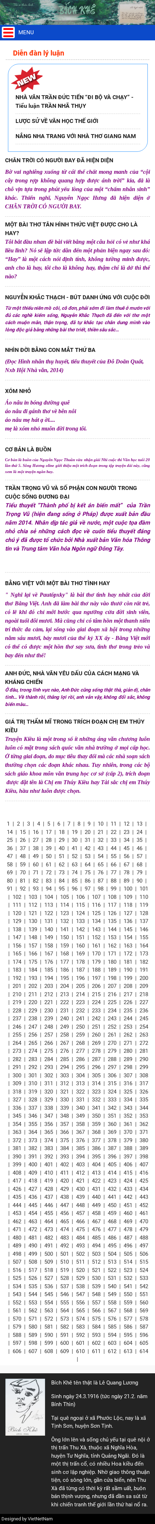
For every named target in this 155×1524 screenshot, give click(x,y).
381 (17, 1148)
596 (144, 1335)
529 (80, 1278)
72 (49, 872)
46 (139, 848)
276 (64, 1051)
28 (49, 840)
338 (48, 1108)
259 (80, 1035)
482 (48, 1237)
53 (87, 856)
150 (64, 937)
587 (144, 1327)
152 (96, 937)
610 (80, 1351)
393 (64, 1156)
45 (126, 848)
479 (144, 1229)
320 (48, 1091)
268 (80, 1043)
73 (62, 872)
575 (96, 1319)
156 (17, 945)
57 (139, 856)
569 (144, 1310)
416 (144, 1173)
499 (32, 1254)
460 (128, 1213)
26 (23, 840)
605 (144, 1343)
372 (17, 1140)
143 (96, 929)
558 (112, 1302)
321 (64, 1091)
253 (128, 1027)
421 (80, 1181)
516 (17, 1270)
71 (36, 872)
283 (32, 1059)
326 (144, 1091)
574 (80, 1319)
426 (17, 1189)
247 (32, 1027)
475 (80, 1229)
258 (64, 1035)
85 (75, 881)
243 (112, 1018)
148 (32, 937)
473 (48, 1229)
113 (48, 905)
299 (144, 1067)
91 (10, 888)
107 (96, 897)
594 (112, 1335)
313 (80, 1083)
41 (75, 848)
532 (128, 1278)
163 (128, 945)
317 (144, 1083)
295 (80, 1067)
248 (48, 1027)
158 (48, 945)
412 (80, 1173)
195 (64, 978)
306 (112, 1075)
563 (48, 1310)
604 (128, 1343)
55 (113, 856)
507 (17, 1262)
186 (64, 970)
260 (96, 1035)
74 (75, 872)
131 (48, 921)
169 (80, 953)
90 (139, 881)
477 (112, 1229)
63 (75, 864)
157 (32, 945)
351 (112, 1116)
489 (17, 1245)
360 (112, 1124)
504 (112, 1254)
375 (64, 1140)
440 (96, 1197)
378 (112, 1140)
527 (48, 1278)
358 (80, 1124)
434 (144, 1189)
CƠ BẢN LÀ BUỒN (28, 449)
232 (80, 1010)
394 (80, 1156)
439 (80, 1197)
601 (80, 1343)
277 (80, 1051)
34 (126, 840)
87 (100, 881)
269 (96, 1043)
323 (96, 1091)
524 (144, 1270)
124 (80, 913)
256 (32, 1035)
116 (96, 905)
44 (113, 848)
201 (17, 986)
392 (48, 1156)
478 (128, 1229)
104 (48, 897)
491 (48, 1245)
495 (112, 1245)
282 (17, 1059)
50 (49, 856)
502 (80, 1254)
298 (128, 1067)
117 (112, 905)
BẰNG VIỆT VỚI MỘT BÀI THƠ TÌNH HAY (57, 583)
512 (96, 1262)
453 (17, 1213)
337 (32, 1108)
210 (17, 994)
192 (17, 978)
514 (128, 1262)
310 (32, 1083)
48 (23, 856)
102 (17, 897)
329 (48, 1099)
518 (48, 1270)
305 (96, 1075)
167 (48, 953)
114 (64, 905)
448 (80, 1205)
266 (48, 1043)
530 (96, 1278)
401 (48, 1164)
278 (96, 1051)
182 (144, 962)
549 (112, 1294)
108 (112, 897)
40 (62, 848)
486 (112, 1237)
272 (144, 1043)
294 (64, 1067)
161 (96, 945)
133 (80, 921)
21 (100, 832)
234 (112, 1010)
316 (128, 1083)
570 (17, 1319)
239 (48, 1018)
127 (128, 913)
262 (128, 1035)
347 (48, 1116)
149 (48, 937)
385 (80, 1148)
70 (23, 872)
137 (144, 921)
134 (96, 921)
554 (48, 1302)
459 (112, 1213)
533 (144, 1278)
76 (100, 872)
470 (144, 1221)
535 (32, 1286)
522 (112, 1270)
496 (128, 1245)
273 (17, 1051)
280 (128, 1051)
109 (128, 897)
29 (62, 840)
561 (17, 1310)
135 (112, 921)
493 (80, 1245)
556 (80, 1302)
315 (112, 1083)
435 (17, 1197)
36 (10, 848)
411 (64, 1173)
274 (32, 1051)
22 (113, 832)
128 (144, 913)
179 (96, 962)
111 (17, 905)
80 (10, 881)
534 (17, 1286)
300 (17, 1075)
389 (144, 1148)
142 (80, 929)
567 (112, 1310)
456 (64, 1213)
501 (64, 1254)
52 (75, 856)
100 (128, 888)
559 (128, 1302)
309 (17, 1083)
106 (80, 897)
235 (128, 1010)
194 (48, 978)
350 (96, 1116)
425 (144, 1181)
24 (139, 832)
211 (32, 994)
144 (112, 929)
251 (96, 1027)
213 (64, 994)
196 (80, 978)
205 (80, 986)
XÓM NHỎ (18, 391)
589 (32, 1335)
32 (100, 840)
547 (80, 1294)
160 (80, 945)
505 (128, 1254)
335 (144, 1099)
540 (112, 1286)
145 (128, 929)
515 (144, 1262)
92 (23, 888)
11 (113, 824)
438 (64, 1197)
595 (128, 1335)
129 (17, 921)
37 (23, 848)
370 (128, 1132)
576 (112, 1319)
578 (144, 1319)
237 (17, 1018)
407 (144, 1164)
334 (128, 1099)
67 (126, 864)
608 (48, 1351)
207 (112, 986)
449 (96, 1205)
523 (128, 1270)
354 (17, 1124)
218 (144, 994)
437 (48, 1197)
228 (17, 1010)
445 (32, 1205)
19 (75, 832)
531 (112, 1278)
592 (80, 1335)
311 (48, 1083)
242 (96, 1018)
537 (64, 1286)
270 (112, 1043)
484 (80, 1237)
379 (128, 1140)
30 (75, 840)
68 (139, 864)
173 (144, 953)
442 (128, 1197)
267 (64, 1043)
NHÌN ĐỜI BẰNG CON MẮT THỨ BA (50, 349)
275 (48, 1051)
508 (32, 1262)
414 (112, 1173)
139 (32, 929)
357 (64, 1124)
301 (32, 1075)
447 (64, 1205)
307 (128, 1075)
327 (17, 1099)
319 (32, 1091)
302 (48, 1075)
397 (128, 1156)
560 (144, 1302)
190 (128, 970)
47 (10, 856)
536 (48, 1286)
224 (96, 1002)
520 (80, 1270)
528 (64, 1278)
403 (80, 1164)
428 (48, 1189)
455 (48, 1213)
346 (32, 1116)
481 (32, 1237)
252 (112, 1027)
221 (48, 1002)
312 (64, 1083)
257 (48, 1035)
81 (23, 881)
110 (144, 897)
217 (128, 994)
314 (96, 1083)
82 (36, 881)
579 (17, 1327)
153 (112, 937)
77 (113, 872)
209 (144, 986)
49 (36, 856)
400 (32, 1164)
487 (128, 1237)
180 (112, 962)
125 (96, 913)
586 (128, 1327)
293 (48, 1067)
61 (49, 864)
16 (36, 832)
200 (144, 978)
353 (144, 1116)
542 (144, 1286)
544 (32, 1294)
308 (144, 1075)
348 (64, 1116)
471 (17, 1229)
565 (80, 1310)
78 (126, 872)
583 (80, 1327)
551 (144, 1294)
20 (87, 832)
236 (144, 1010)
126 (112, 913)
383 (48, 1148)
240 (64, 1018)
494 (96, 1245)
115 (80, 905)
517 (32, 1270)
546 (64, 1294)
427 (32, 1189)
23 (126, 832)
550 (128, 1294)
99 (113, 888)
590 (48, 1335)
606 (17, 1351)
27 (36, 840)
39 (49, 848)
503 (96, 1254)
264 (17, 1043)
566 (96, 1310)
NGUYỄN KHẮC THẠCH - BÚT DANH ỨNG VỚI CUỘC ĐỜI (77, 297)
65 (100, 864)
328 (32, 1099)
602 (96, 1343)
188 (96, 970)
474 (64, 1229)
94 (49, 888)
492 (64, 1245)
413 (96, 1173)
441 (112, 1197)
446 (48, 1205)
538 (80, 1286)
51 (62, 856)
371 (144, 1132)
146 (144, 929)
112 (32, 905)
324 (112, 1091)
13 (139, 824)
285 (64, 1059)
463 (32, 1221)
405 (112, 1164)
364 (32, 1132)
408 (17, 1173)
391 (32, 1156)
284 (48, 1059)
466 (80, 1221)
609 (64, 1351)
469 (128, 1221)
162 (112, 945)
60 (36, 864)
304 (80, 1075)
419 (48, 1181)
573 (64, 1319)
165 (17, 953)
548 (96, 1294)
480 (17, 1237)
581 (48, 1327)
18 (62, 832)
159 (64, 945)
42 (87, 848)
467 (96, 1221)
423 (112, 1181)
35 (139, 840)
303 (64, 1075)
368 (96, 1132)
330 (64, 1099)
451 (128, 1205)
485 (96, 1237)
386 (96, 1148)
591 (64, 1335)
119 (144, 905)
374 (48, 1140)
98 (100, 888)
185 (48, 970)
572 (48, 1319)
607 (32, 1351)
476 (96, 1229)
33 (113, 840)
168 (64, 953)
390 (17, 1156)
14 (10, 832)
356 (48, 1124)
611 (96, 1351)
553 (32, 1302)
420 (64, 1181)
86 (87, 881)
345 (17, 1116)
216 (112, 994)
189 (112, 970)
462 (17, 1221)
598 (32, 1343)
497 (144, 1245)
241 (80, 1018)
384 (64, 1148)
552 (17, 1302)
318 (17, 1091)
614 (144, 1351)
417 (17, 1181)
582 (64, 1327)
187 (80, 970)
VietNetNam (40, 1518)
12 (126, 824)
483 (64, 1237)
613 (128, 1351)
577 (128, 1319)
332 (96, 1099)
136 (128, 921)
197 (96, 978)
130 (32, 921)
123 (64, 913)
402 (64, 1164)
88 (113, 881)
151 (80, 937)
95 (62, 888)
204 (64, 986)
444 (17, 1205)
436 (32, 1197)
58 (10, 864)
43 (100, 848)
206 (96, 986)
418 (32, 1181)
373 (32, 1140)
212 (48, 994)
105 (64, 897)
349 (80, 1116)
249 (64, 1027)
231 (64, 1010)
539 (96, 1286)
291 (17, 1067)
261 (112, 1035)
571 (32, 1319)
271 (128, 1043)
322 (80, 1091)
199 (128, 978)
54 (100, 856)
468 (112, 1221)
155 (144, 937)
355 (32, 1124)
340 (80, 1108)
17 (49, 832)
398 (144, 1156)
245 (144, 1018)
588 (17, 1335)
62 (62, 864)
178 (80, 962)
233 (96, 1010)
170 (96, 953)
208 (128, 986)
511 (80, 1262)
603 (112, 1343)
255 (17, 1035)
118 (128, 905)
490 (32, 1245)
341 (96, 1108)
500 (48, 1254)
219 (17, 1002)
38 (36, 848)
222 (64, 1002)
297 (112, 1067)
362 (144, 1124)
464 (48, 1221)
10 (100, 824)
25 (10, 840)
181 (128, 962)
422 (96, 1181)
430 (80, 1189)
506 (144, 1254)
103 (32, 897)
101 (144, 888)
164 (144, 945)
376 (80, 1140)
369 (112, 1132)
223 (80, 1002)
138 (17, 929)
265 (32, 1043)
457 (80, 1213)
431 (96, 1189)
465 (64, 1221)
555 (64, 1302)
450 (112, 1205)
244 (128, 1018)
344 (144, 1108)
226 (128, 1002)
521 (96, 1270)
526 (32, 1278)
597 (17, 1343)
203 (48, 986)
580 (32, 1327)
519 (64, 1270)
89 (126, 881)
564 (64, 1310)
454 (32, 1213)
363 (17, 1132)
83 (49, 881)
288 (112, 1059)
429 (64, 1189)
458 (96, 1213)
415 (128, 1173)
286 (80, 1059)
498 (17, 1254)
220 (32, 1002)
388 (128, 1148)
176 (48, 962)
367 (80, 1132)
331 (80, 1099)
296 (96, 1067)
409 (32, 1173)
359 (96, 1124)
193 (32, 978)
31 (87, 840)
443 (144, 1197)
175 (32, 962)
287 (96, 1059)
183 (17, 970)
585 (112, 1327)
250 (80, 1027)
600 (64, 1343)
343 (128, 1108)
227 (144, 1002)
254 (144, 1027)
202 (32, 986)
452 (144, 1205)
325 (128, 1091)
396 (112, 1156)
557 (96, 1302)
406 (128, 1164)
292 (32, 1067)
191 (144, 970)
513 (112, 1262)
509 (48, 1262)
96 (75, 888)
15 (23, 832)
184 (32, 970)
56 (126, 856)
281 (144, 1051)
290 (144, 1059)
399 (17, 1164)
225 (112, 1002)
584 (96, 1327)
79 (139, 872)
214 (80, 994)
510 (64, 1262)
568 (128, 1310)
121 (32, 913)
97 (87, 888)
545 (48, 1294)
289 (128, 1059)
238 (32, 1018)
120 (17, 913)
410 (48, 1173)
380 (144, 1140)
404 (96, 1164)
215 (96, 994)
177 (64, 962)
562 (32, 1310)
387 (112, 1148)
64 (87, 864)
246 (17, 1027)
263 (144, 1035)
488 (144, 1237)
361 (128, 1124)
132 (64, 921)
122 (48, 913)
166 (32, 953)
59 (23, 864)
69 (10, 872)
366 (64, 1132)
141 (64, 929)
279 (112, 1051)
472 (32, 1229)
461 (144, 1213)
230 (48, 1010)
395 (96, 1156)
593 (96, 1335)
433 (128, 1189)
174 (17, 962)
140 (48, 929)
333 (112, 1099)
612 (112, 1351)
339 (64, 1108)
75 (87, 872)
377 (96, 1140)
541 (128, 1286)
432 (112, 1189)
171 (112, 953)
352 (128, 1116)
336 (17, 1108)
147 (17, 937)
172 (128, 953)
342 (112, 1108)
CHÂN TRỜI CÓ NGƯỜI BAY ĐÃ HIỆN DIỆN (59, 160)
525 (17, 1278)
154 (128, 937)
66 (113, 864)
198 (112, 978)
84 (62, 881)
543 (17, 1294)
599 (48, 1343)
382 (32, 1148)
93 (36, 888)
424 (128, 1181)
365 (48, 1132)
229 (32, 1010)
